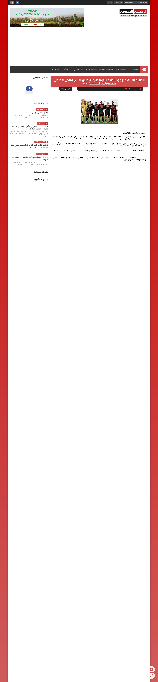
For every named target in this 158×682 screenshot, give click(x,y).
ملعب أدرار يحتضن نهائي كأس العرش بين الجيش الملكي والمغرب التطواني (30, 127)
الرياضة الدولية (121, 69)
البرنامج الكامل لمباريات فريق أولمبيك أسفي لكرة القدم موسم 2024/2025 (29, 146)
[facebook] (17, 2)
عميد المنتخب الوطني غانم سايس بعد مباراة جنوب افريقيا (29, 158)
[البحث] (12, 2)
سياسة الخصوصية (130, 2)
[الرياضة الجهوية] (133, 13)
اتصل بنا (110, 2)
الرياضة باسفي (78, 69)
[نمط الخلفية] (152, 676)
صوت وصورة (56, 69)
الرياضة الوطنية (134, 69)
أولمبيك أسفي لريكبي (40, 112)
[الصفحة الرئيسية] (144, 69)
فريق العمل (118, 2)
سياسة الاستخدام (142, 2)
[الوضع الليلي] (152, 669)
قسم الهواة (93, 69)
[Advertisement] (79, 49)
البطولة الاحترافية (107, 69)
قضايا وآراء (67, 69)
